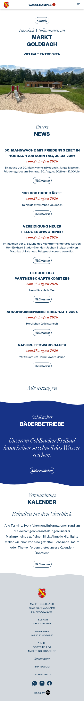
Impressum (42, 666)
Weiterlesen (42, 180)
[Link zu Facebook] (49, 683)
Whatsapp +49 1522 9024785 (42, 633)
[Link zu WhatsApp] (35, 683)
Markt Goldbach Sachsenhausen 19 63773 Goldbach (42, 607)
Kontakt (42, 20)
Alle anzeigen (42, 387)
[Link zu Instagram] (42, 683)
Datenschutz (42, 674)
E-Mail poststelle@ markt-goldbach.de (42, 646)
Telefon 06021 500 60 (42, 621)
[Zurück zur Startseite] (6, 5)
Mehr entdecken (42, 470)
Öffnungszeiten (42, 658)
